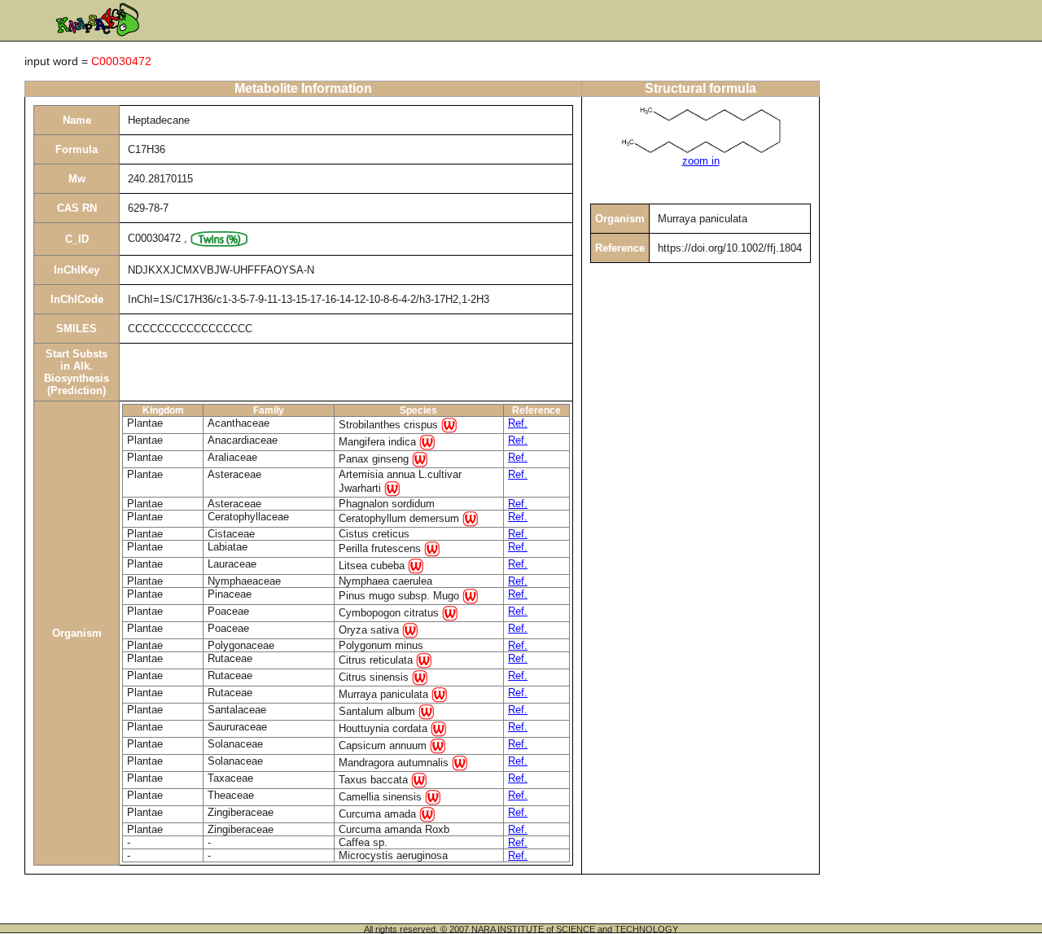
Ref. (518, 423)
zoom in (701, 161)
